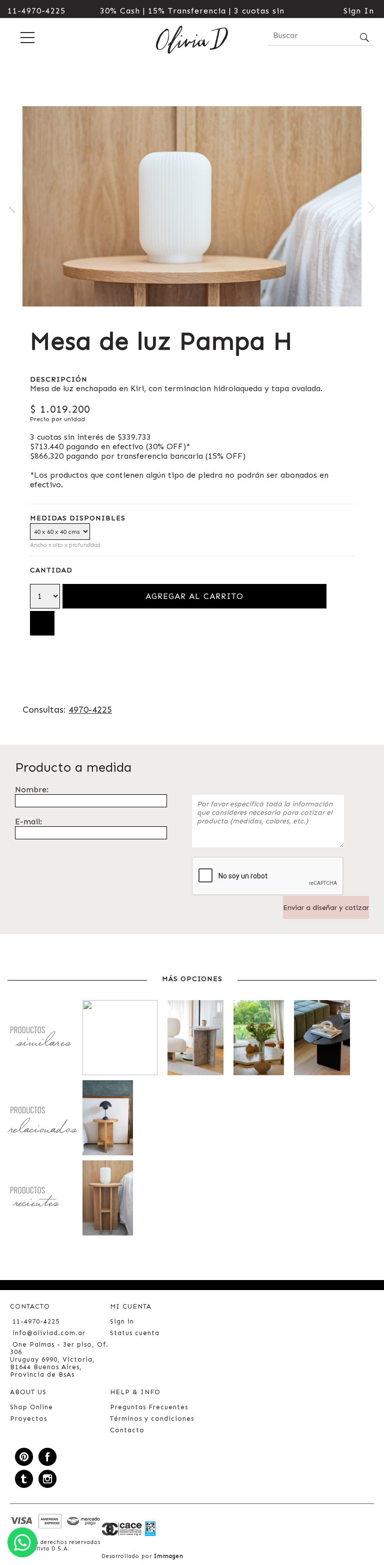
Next (371, 206)
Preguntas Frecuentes (149, 1407)
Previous (13, 206)
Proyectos (28, 1418)
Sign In (359, 11)
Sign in (122, 1321)
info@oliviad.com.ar (49, 1333)
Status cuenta (135, 1333)
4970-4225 (90, 709)
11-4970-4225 (37, 11)
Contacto (127, 1430)
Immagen (169, 1556)
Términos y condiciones (152, 1418)
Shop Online (31, 1407)
